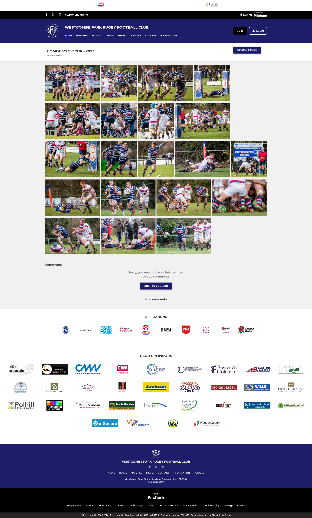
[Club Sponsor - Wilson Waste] (173, 424)
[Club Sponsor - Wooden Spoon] (207, 424)
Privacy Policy (191, 505)
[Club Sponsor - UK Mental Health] (291, 406)
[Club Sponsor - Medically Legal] (224, 388)
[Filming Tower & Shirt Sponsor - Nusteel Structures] (156, 406)
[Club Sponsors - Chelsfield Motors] (88, 370)
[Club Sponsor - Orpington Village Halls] (55, 406)
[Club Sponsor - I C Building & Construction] (55, 388)
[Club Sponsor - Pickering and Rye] (291, 388)
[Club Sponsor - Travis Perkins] (122, 406)
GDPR (151, 505)
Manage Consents (234, 505)
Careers (120, 505)
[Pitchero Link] (260, 16)
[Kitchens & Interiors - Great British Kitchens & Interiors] (21, 388)
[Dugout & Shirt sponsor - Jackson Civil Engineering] (156, 388)
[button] (68, 35)
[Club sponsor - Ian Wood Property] (88, 388)
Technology (136, 505)
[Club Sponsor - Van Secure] (105, 424)
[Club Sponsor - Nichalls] (257, 388)
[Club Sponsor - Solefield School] (257, 406)
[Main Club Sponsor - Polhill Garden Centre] (211, 5)
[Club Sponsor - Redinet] (224, 406)
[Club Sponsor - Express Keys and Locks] (190, 370)
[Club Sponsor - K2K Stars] (190, 388)
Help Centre (74, 505)
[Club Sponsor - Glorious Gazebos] (257, 370)
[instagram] (59, 15)
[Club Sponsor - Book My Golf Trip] (55, 370)
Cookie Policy (211, 505)
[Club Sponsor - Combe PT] (156, 370)
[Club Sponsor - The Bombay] (88, 406)
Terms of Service (168, 505)
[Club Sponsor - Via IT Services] (139, 424)
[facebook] (46, 15)
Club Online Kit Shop (77, 15)
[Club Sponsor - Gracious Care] (291, 370)
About (89, 505)
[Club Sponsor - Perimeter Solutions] (190, 406)
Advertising (104, 505)
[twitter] (53, 15)
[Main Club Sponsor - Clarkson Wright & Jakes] (100, 5)
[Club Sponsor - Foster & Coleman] (224, 370)
